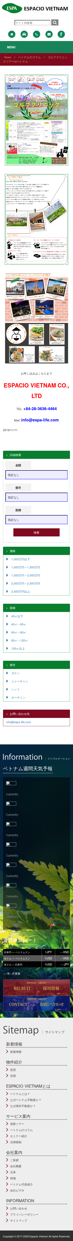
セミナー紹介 (18, 1136)
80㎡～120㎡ (19, 640)
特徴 (13, 1178)
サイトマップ (18, 1220)
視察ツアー (17, 1124)
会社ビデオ (17, 1190)
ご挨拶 (14, 1160)
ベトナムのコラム (21, 1130)
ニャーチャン (19, 681)
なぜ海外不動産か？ (23, 1106)
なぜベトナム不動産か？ (25, 1100)
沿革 (13, 1172)
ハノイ (15, 689)
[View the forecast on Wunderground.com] (59, 924)
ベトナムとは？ (20, 1094)
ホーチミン (18, 697)
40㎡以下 (17, 616)
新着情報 (15, 1052)
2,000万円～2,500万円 (25, 583)
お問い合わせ (18, 1208)
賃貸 (13, 1070)
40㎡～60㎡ (18, 624)
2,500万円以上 (20, 591)
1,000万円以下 (20, 559)
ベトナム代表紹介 (21, 1184)
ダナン (15, 673)
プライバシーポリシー (24, 1214)
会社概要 (15, 1166)
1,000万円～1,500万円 (25, 567)
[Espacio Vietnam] (36, 7)
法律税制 (15, 1142)
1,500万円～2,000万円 (25, 575)
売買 (13, 1076)
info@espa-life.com (18, 722)
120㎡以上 (18, 648)
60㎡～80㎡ (18, 632)
